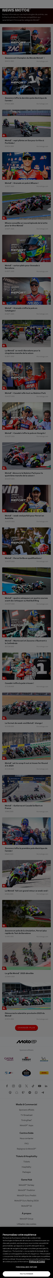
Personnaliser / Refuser (26, 1267)
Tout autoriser (26, 1274)
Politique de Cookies (37, 1262)
